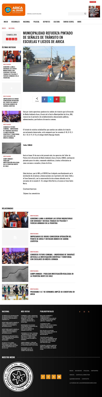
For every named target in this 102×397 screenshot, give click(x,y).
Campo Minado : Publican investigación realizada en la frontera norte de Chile (11, 162)
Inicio (4, 28)
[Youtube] (16, 39)
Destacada (92, 2)
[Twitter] (13, 39)
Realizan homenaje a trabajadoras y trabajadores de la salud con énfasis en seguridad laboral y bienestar (48, 318)
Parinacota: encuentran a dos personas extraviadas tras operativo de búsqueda (10, 338)
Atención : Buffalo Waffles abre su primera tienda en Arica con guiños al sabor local (48, 347)
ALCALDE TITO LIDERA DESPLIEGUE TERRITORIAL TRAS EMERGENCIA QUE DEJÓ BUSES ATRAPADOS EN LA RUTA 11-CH (10, 345)
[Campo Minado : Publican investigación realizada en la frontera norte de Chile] (11, 148)
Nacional (12, 28)
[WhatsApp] (63, 99)
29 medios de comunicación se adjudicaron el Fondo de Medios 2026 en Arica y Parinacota (10, 317)
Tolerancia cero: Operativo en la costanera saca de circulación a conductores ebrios (48, 325)
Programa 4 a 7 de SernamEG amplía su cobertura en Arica (52, 292)
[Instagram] (10, 39)
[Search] (85, 13)
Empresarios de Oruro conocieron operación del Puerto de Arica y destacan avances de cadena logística (11, 102)
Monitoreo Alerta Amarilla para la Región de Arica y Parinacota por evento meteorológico (10, 324)
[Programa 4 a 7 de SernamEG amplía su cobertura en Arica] (15, 292)
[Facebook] (7, 39)
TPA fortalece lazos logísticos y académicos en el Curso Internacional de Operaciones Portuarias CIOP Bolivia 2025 (48, 340)
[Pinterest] (57, 99)
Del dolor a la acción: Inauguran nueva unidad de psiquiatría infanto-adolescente (48, 332)
